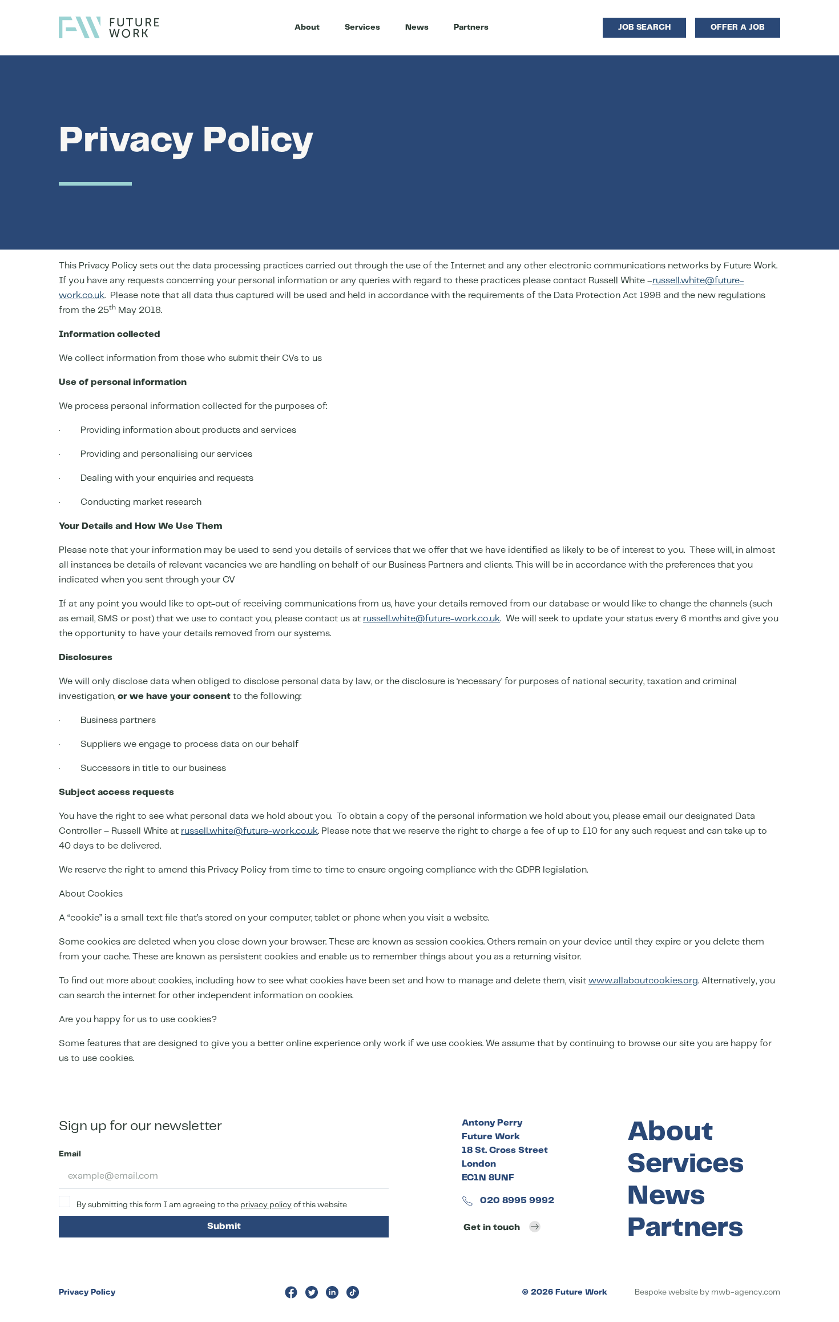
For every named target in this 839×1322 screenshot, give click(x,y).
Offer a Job (738, 27)
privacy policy (266, 1205)
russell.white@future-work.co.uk (431, 618)
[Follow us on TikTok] (353, 1292)
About (307, 27)
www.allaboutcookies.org (643, 981)
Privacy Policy (87, 1292)
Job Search (644, 27)
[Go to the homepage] (109, 27)
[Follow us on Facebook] (291, 1292)
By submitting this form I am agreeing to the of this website (211, 1205)
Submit (224, 1226)
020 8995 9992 (516, 1200)
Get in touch (491, 1227)
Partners (471, 27)
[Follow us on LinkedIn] (332, 1292)
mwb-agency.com (745, 1292)
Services (362, 27)
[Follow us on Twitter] (311, 1292)
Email (70, 1154)
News (417, 27)
